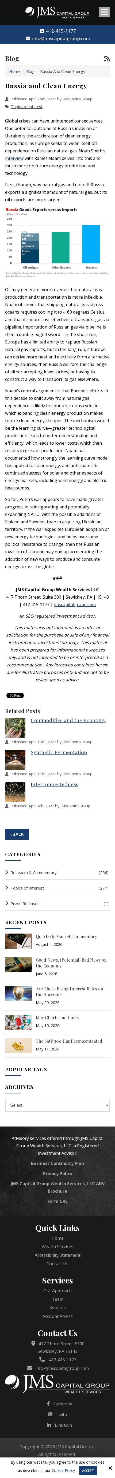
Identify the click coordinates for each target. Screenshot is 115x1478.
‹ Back (17, 834)
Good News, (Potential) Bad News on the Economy (71, 963)
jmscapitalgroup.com (75, 604)
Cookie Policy (63, 1470)
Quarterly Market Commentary (66, 936)
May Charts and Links (57, 1017)
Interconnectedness (54, 784)
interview (14, 158)
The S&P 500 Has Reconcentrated (69, 1041)
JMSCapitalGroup (78, 98)
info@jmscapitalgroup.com (61, 38)
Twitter (63, 1414)
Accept (88, 1470)
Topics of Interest (27, 106)
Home (15, 71)
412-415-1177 (61, 31)
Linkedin (63, 1425)
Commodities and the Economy (68, 720)
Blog (30, 71)
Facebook (62, 1404)
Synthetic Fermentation (59, 752)
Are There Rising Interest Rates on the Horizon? (69, 991)
